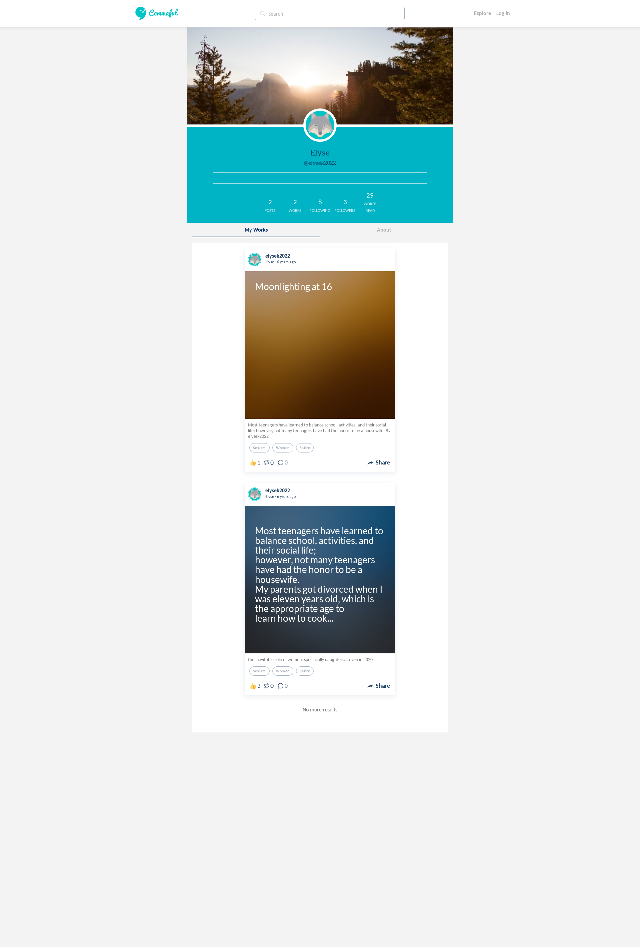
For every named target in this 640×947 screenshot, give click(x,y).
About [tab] (384, 230)
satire (305, 447)
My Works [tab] (256, 230)
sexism (259, 447)
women (283, 447)
